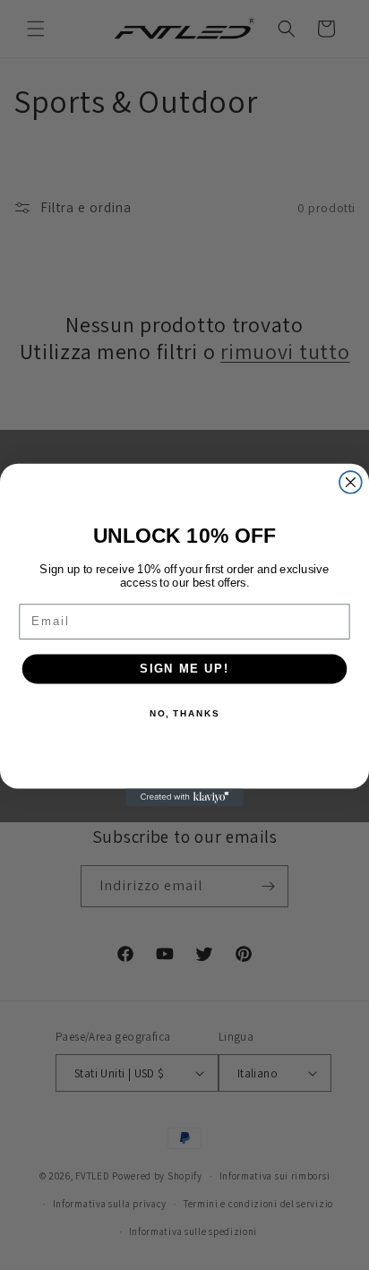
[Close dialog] (350, 482)
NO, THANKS (184, 713)
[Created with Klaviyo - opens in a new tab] (184, 797)
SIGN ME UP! (184, 668)
